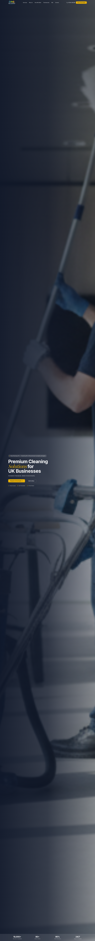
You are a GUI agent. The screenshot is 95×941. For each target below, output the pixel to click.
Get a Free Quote (81, 2)
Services (25, 2)
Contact (57, 2)
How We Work (38, 2)
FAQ (52, 2)
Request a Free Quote (15, 480)
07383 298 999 (71, 2)
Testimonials (46, 2)
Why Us (31, 2)
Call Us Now (31, 481)
